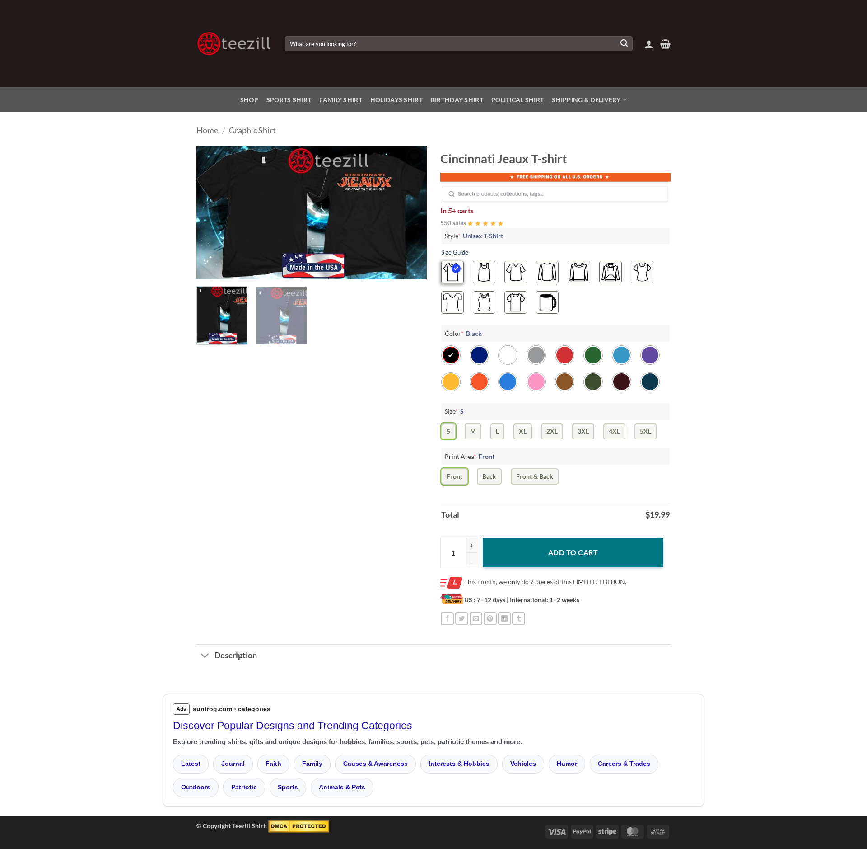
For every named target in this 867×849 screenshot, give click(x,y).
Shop (249, 100)
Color (463, 333)
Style (474, 236)
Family (312, 763)
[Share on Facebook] (447, 618)
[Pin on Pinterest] (490, 618)
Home (207, 130)
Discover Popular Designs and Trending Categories (292, 725)
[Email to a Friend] (476, 618)
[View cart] (665, 44)
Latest (190, 763)
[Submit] (624, 44)
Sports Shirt (288, 100)
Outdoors (195, 787)
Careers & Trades (624, 763)
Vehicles (523, 763)
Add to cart (573, 552)
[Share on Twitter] (461, 618)
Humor (567, 763)
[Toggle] (205, 656)
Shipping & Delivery (586, 100)
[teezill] (233, 43)
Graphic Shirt (252, 130)
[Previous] (212, 212)
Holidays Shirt (396, 100)
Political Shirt (517, 100)
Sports (288, 787)
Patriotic (244, 787)
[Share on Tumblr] (518, 618)
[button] (648, 44)
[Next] (411, 212)
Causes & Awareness (375, 763)
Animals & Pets (342, 787)
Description (235, 655)
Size (454, 411)
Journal (233, 763)
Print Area (469, 456)
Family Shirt (340, 100)
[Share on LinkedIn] (504, 618)
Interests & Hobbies (459, 763)
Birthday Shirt (457, 100)
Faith (273, 763)
